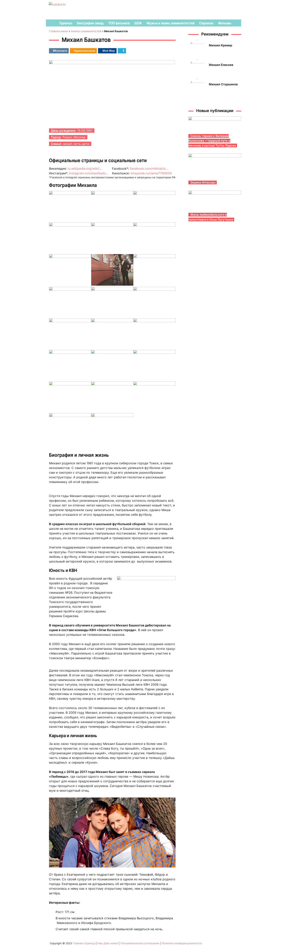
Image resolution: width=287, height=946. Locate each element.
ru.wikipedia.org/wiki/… (85, 168)
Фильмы (224, 23)
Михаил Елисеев (221, 65)
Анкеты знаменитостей (86, 31)
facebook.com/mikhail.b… (149, 168)
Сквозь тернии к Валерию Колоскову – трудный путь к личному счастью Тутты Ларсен (212, 140)
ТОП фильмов (119, 23)
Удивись (65, 23)
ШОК (138, 23)
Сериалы (206, 23)
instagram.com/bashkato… (88, 173)
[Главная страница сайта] (51, 22)
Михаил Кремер (220, 45)
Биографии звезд (90, 23)
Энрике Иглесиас (203, 182)
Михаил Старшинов (223, 84)
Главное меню (58, 31)
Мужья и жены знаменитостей (170, 23)
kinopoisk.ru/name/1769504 (151, 173)
